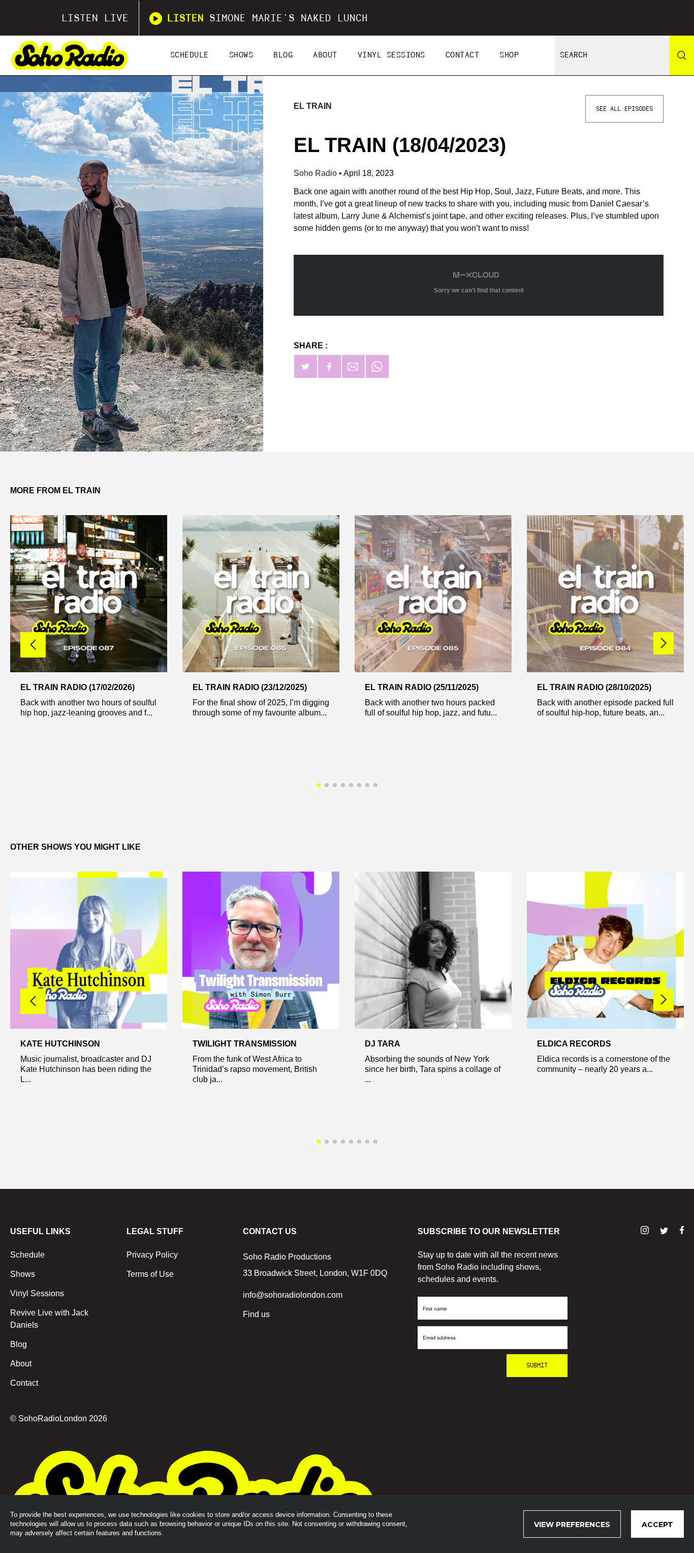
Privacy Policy (152, 1254)
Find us (256, 1314)
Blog (283, 55)
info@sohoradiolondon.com (292, 1295)
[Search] (682, 55)
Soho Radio (316, 173)
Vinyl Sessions (391, 55)
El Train (313, 106)
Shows (241, 55)
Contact (463, 55)
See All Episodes (624, 109)
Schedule (189, 55)
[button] (663, 643)
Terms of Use (150, 1274)
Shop (509, 55)
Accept (657, 1524)
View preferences (572, 1524)
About (325, 55)
